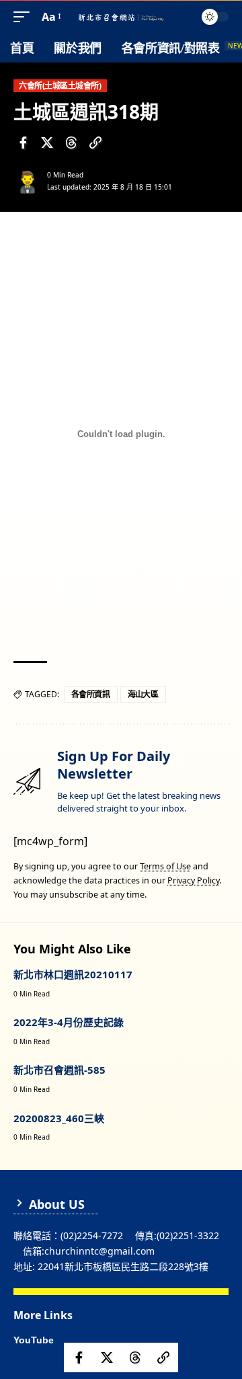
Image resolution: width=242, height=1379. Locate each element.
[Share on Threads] (71, 142)
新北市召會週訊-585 (59, 1069)
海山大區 (143, 694)
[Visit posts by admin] (27, 181)
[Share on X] (47, 142)
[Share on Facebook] (22, 142)
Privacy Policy (193, 880)
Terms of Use (165, 866)
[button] (24, 17)
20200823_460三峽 (58, 1118)
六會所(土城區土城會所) (60, 85)
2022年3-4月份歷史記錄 (68, 1022)
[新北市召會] (121, 17)
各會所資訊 (90, 694)
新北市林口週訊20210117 (72, 974)
